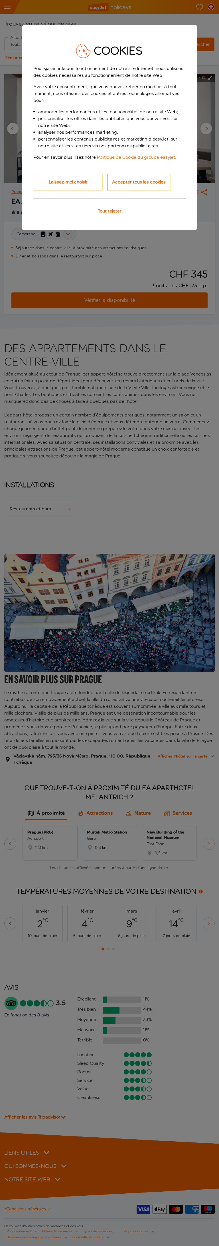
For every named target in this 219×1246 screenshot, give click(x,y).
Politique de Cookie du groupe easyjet (136, 157)
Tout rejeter (109, 211)
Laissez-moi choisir (68, 182)
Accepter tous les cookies (139, 182)
